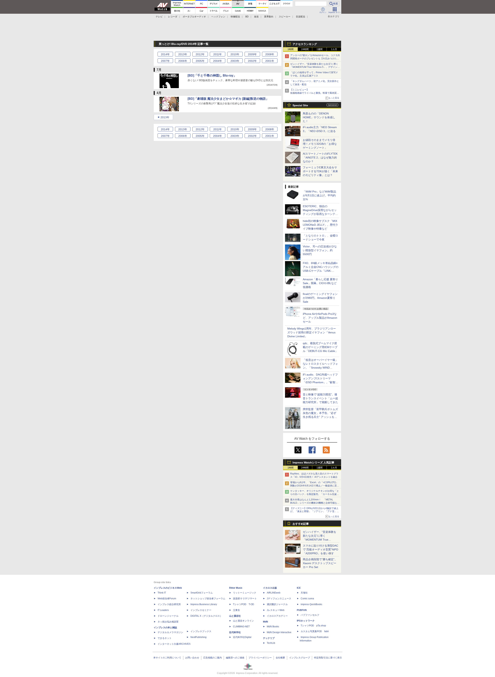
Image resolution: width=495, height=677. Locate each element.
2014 (165, 54)
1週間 (320, 49)
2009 (252, 54)
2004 (217, 60)
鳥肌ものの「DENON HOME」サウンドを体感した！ (319, 117)
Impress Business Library (203, 604)
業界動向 (268, 16)
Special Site (300, 105)
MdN (265, 621)
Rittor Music (235, 588)
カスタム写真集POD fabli (315, 631)
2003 (234, 60)
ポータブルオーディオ (194, 16)
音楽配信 (300, 16)
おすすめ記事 (301, 523)
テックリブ (269, 638)
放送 (256, 16)
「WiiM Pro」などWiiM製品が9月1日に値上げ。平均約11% (319, 195)
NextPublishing (198, 637)
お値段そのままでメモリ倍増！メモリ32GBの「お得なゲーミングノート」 (320, 143)
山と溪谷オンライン (243, 620)
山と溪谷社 (235, 616)
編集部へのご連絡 (235, 657)
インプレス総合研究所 (169, 604)
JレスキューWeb (275, 610)
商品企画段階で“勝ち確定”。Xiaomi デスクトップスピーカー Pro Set (320, 563)
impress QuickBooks (311, 604)
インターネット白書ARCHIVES (174, 644)
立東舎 (236, 610)
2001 (269, 60)
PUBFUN (302, 610)
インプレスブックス (200, 631)
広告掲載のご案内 (212, 657)
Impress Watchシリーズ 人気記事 (313, 462)
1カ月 (334, 49)
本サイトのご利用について (167, 657)
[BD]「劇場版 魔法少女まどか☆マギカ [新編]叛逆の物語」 (228, 98)
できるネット (165, 638)
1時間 (291, 49)
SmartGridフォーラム (201, 592)
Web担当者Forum (167, 598)
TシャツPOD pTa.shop (313, 625)
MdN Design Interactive (279, 632)
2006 (182, 60)
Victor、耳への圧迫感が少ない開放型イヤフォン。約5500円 (320, 250)
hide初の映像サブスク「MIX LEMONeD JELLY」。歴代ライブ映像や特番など (320, 224)
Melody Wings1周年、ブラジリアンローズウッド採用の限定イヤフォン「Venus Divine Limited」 (311, 332)
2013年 (164, 117)
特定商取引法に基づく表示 (328, 657)
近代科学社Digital (242, 637)
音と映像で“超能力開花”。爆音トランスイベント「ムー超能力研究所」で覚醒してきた (320, 398)
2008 (269, 54)
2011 (217, 54)
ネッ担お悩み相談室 (168, 621)
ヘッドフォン (218, 16)
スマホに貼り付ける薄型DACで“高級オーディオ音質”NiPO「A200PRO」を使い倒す (320, 549)
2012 (200, 54)
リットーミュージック (244, 592)
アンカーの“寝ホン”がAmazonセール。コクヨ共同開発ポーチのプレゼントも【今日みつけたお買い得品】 (315, 58)
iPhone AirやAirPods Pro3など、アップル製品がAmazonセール (320, 317)
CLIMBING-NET (241, 626)
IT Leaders (163, 610)
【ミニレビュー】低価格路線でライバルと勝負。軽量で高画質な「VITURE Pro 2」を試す (314, 93)
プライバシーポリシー (260, 657)
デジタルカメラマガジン (170, 632)
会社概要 (280, 657)
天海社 (304, 592)
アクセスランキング (305, 44)
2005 (200, 60)
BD (247, 16)
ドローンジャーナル (168, 616)
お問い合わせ (192, 657)
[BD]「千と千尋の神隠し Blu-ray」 (212, 75)
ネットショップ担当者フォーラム (207, 598)
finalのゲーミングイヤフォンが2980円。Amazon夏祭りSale (320, 297)
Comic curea (307, 598)
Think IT (162, 592)
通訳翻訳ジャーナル (277, 604)
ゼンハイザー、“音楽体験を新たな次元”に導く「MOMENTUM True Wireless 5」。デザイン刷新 (315, 67)
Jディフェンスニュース (279, 598)
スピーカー (284, 16)
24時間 (305, 49)
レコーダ (172, 16)
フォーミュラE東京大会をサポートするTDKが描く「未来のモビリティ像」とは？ (320, 171)
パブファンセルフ (310, 615)
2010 (234, 54)
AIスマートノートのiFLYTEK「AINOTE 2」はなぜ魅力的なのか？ (320, 157)
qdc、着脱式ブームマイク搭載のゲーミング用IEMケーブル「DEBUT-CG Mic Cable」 (320, 347)
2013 (182, 54)
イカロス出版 (270, 588)
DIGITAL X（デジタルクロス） (206, 616)
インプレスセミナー (200, 610)
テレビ (159, 16)
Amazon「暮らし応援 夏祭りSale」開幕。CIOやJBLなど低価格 (320, 283)
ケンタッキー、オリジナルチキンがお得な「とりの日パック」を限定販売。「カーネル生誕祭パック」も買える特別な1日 (314, 494)
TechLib (271, 643)
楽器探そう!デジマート (245, 598)
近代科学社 (235, 632)
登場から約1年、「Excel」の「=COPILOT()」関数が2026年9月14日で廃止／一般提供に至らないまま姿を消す (314, 485)
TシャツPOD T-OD (243, 604)
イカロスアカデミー (277, 616)
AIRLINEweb (273, 592)
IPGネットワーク (306, 620)
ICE (299, 588)
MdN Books (273, 626)
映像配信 (235, 16)
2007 (165, 60)
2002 (252, 60)
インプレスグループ (299, 657)
